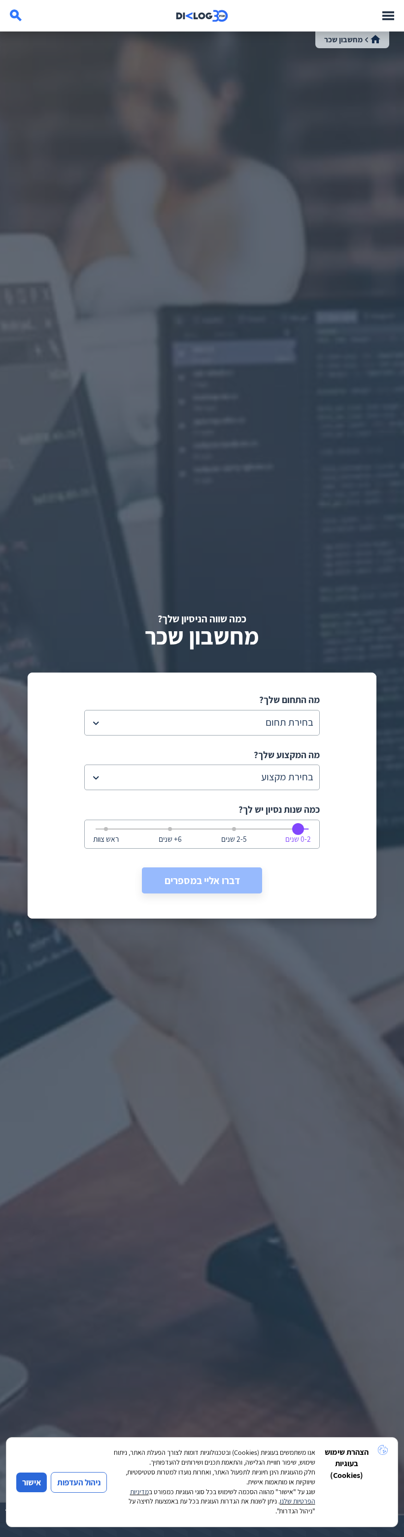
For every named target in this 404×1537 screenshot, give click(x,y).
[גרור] (298, 829)
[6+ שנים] (169, 829)
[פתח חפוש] (16, 15)
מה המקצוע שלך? (287, 755)
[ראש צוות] (105, 829)
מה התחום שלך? (289, 700)
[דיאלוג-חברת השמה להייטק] (202, 16)
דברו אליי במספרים (202, 880)
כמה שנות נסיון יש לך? (279, 809)
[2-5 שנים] (233, 829)
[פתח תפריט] (388, 15)
